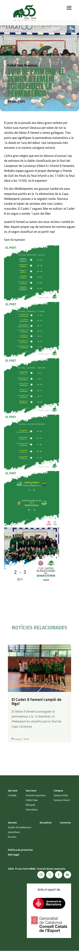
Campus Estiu (61, 795)
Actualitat (46, 822)
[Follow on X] (49, 874)
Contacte (65, 822)
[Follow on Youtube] (67, 874)
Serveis (12, 822)
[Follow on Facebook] (58, 874)
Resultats (30, 651)
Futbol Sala (17, 651)
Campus (58, 790)
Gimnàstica (32, 809)
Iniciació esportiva (35, 795)
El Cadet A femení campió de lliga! (39, 693)
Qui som (12, 790)
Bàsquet (30, 805)
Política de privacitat (20, 850)
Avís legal (13, 854)
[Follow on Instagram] (41, 874)
